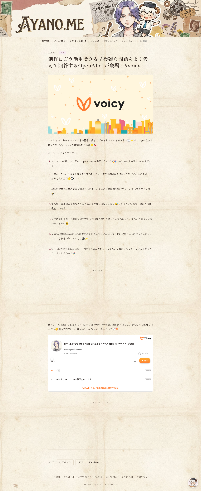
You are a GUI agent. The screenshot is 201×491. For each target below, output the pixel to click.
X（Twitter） (65, 462)
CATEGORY (78, 40)
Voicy (62, 52)
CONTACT (128, 40)
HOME (46, 40)
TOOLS (95, 40)
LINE (80, 462)
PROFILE (60, 40)
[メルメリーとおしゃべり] (193, 483)
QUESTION (110, 40)
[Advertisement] (100, 294)
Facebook (94, 462)
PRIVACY (142, 477)
